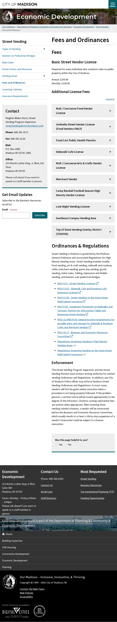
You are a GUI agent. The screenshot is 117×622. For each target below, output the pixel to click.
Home (9, 534)
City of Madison (8, 27)
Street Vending (102, 27)
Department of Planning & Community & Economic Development (44, 27)
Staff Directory (48, 498)
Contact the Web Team (32, 589)
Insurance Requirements (15, 96)
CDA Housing (9, 547)
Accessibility (26, 596)
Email (9, 209)
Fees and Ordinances (13, 82)
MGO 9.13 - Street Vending (77, 283)
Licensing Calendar (12, 89)
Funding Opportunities (92, 498)
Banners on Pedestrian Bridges (18, 55)
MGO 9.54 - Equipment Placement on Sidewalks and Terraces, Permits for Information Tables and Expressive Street (85, 310)
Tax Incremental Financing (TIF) (97, 491)
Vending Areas (9, 76)
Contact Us (47, 485)
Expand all (110, 99)
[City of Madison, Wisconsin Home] (9, 582)
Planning (6, 567)
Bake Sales (8, 62)
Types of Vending (11, 49)
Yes (60, 444)
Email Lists (47, 491)
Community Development (15, 554)
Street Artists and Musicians (17, 69)
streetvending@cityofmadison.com (25, 125)
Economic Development (56, 16)
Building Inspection (12, 540)
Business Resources (91, 485)
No (69, 444)
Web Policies (26, 592)
